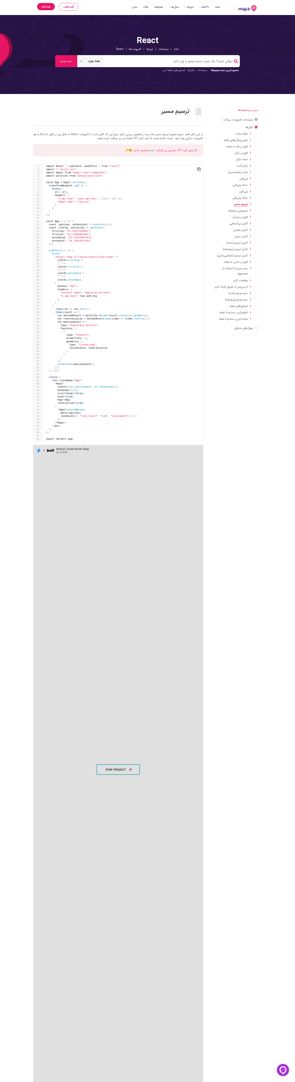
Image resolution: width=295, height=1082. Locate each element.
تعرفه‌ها (159, 7)
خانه (217, 7)
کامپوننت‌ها (135, 49)
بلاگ (146, 7)
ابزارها (189, 7)
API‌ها (205, 7)
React (120, 49)
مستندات (163, 49)
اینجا (151, 150)
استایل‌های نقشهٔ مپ (173, 70)
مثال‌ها (174, 7)
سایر (134, 7)
